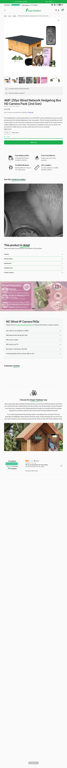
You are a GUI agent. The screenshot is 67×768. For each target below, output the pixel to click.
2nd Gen (14, 16)
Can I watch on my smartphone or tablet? (17, 330)
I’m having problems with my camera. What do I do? (20, 353)
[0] (61, 10)
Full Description (8, 259)
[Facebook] (52, 5)
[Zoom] (58, 20)
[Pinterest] (62, 5)
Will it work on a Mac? (12, 340)
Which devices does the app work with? (17, 335)
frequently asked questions (24, 325)
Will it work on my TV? (12, 344)
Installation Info (8, 268)
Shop (9, 16)
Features (6, 254)
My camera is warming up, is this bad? (16, 349)
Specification (7, 263)
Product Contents (9, 272)
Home (5, 16)
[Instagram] (57, 5)
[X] (55, 5)
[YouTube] (59, 5)
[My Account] (58, 10)
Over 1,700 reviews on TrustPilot (31, 1)
